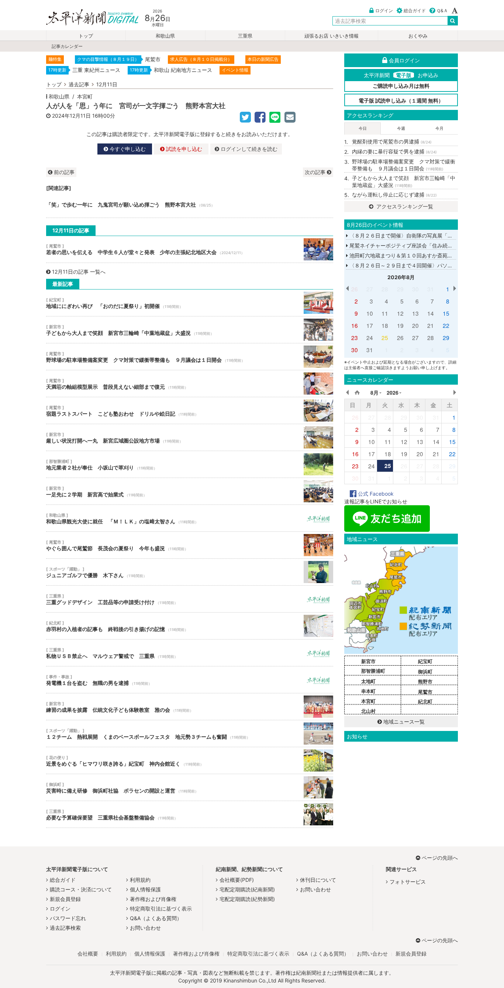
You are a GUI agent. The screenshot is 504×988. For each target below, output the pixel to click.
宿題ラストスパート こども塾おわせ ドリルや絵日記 (189, 410)
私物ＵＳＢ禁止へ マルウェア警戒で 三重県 (189, 652)
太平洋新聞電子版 (87, 18)
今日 (363, 128)
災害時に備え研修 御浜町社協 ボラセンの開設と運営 (189, 787)
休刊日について (318, 880)
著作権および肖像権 (153, 899)
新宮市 (368, 661)
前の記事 (63, 172)
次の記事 (316, 172)
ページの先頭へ (440, 857)
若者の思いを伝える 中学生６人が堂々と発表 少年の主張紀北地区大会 (189, 249)
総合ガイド (415, 10)
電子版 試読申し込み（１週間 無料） (401, 100)
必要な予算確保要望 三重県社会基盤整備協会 (189, 814)
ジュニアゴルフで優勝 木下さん (189, 572)
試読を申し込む (183, 149)
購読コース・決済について (81, 889)
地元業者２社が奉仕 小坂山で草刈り (189, 464)
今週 (401, 128)
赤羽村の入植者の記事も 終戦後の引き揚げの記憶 (189, 626)
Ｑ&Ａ (442, 10)
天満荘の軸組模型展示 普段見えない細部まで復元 (189, 383)
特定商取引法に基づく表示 (161, 908)
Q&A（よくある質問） (156, 918)
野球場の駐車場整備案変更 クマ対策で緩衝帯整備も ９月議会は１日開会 (189, 356)
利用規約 (140, 880)
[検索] (453, 20)
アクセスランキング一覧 (404, 206)
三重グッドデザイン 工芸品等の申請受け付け (189, 599)
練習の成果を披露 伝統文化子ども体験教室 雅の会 (189, 706)
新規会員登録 (65, 899)
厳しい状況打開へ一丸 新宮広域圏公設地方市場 (189, 437)
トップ (86, 36)
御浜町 (425, 672)
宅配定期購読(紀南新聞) (247, 889)
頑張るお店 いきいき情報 (331, 36)
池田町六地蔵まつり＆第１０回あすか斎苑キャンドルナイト (418, 255)
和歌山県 (165, 36)
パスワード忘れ (68, 918)
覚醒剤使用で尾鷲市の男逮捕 (392, 141)
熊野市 (425, 681)
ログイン (384, 10)
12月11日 (106, 84)
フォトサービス (408, 881)
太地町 (368, 681)
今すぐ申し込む (127, 149)
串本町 (368, 691)
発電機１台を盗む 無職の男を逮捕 (189, 679)
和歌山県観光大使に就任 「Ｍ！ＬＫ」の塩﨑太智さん (189, 518)
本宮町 (85, 96)
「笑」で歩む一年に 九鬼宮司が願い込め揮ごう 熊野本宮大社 (189, 205)
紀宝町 (425, 661)
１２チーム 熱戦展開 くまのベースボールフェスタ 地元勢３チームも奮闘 (189, 733)
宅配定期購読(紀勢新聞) (247, 899)
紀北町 (425, 701)
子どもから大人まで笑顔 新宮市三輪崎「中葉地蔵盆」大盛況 (189, 329)
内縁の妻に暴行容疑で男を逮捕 (394, 151)
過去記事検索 (65, 928)
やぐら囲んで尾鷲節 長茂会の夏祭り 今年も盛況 (189, 545)
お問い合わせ (145, 928)
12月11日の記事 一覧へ (79, 271)
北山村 (368, 711)
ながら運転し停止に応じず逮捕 (394, 194)
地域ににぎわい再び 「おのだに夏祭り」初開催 (189, 303)
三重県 (245, 36)
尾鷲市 (425, 692)
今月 (439, 128)
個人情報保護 (145, 889)
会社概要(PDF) (237, 880)
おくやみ (418, 36)
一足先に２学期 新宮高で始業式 (189, 491)
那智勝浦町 (373, 671)
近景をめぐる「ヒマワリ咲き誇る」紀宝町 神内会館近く (189, 760)
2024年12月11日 (71, 115)
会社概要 (87, 953)
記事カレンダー (67, 46)
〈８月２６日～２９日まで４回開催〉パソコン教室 (408, 265)
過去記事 (79, 84)
